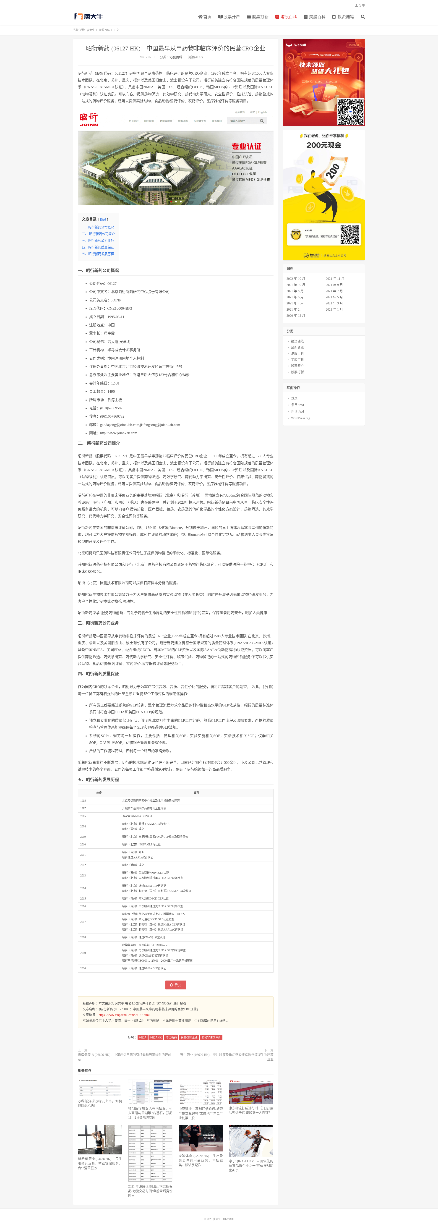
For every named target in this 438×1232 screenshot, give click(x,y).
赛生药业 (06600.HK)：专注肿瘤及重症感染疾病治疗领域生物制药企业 (227, 1057)
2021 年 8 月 (295, 291)
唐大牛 (89, 16)
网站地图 (228, 1219)
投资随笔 (345, 17)
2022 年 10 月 (296, 278)
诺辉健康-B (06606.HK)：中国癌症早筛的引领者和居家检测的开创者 (124, 1057)
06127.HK (156, 1037)
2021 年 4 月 (295, 303)
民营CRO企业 (189, 1037)
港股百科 (288, 17)
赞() (178, 985)
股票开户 (231, 17)
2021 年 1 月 (334, 309)
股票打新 (260, 17)
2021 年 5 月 (334, 297)
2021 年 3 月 (334, 303)
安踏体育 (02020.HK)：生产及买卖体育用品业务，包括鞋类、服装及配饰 (201, 1160)
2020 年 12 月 (296, 315)
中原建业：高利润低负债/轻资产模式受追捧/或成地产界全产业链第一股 (201, 1113)
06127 (142, 1037)
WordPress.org (300, 418)
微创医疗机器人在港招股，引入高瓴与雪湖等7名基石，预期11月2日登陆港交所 (150, 1113)
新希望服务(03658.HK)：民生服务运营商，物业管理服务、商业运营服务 (100, 1163)
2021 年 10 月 (296, 285)
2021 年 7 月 (334, 291)
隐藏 (103, 219)
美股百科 (317, 17)
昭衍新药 (171, 1037)
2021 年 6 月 (295, 297)
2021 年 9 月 (334, 285)
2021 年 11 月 (335, 278)
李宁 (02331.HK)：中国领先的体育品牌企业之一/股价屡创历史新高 (251, 1165)
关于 (361, 6)
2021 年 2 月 (295, 309)
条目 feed (297, 405)
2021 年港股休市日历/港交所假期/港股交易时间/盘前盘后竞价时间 (150, 1191)
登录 (294, 398)
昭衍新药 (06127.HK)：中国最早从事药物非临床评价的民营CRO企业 (175, 48)
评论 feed (297, 411)
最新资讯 (297, 347)
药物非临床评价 (211, 1037)
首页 (206, 17)
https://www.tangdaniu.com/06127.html (124, 1015)
